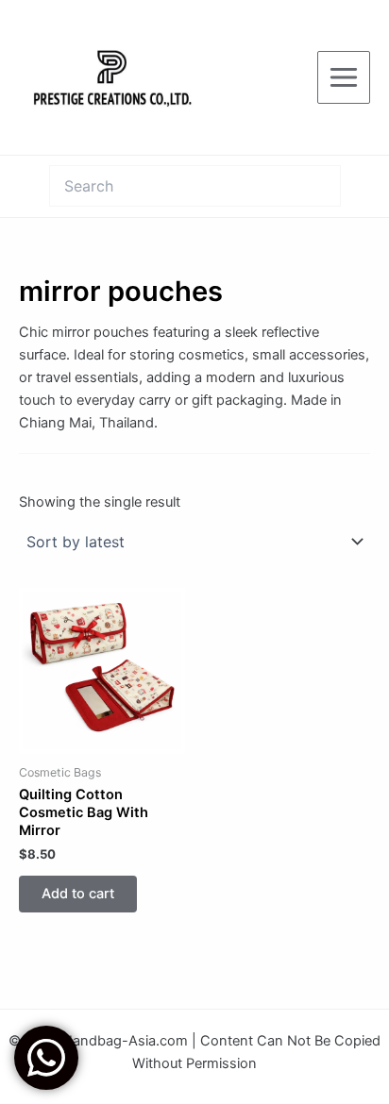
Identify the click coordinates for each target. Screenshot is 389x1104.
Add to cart (78, 893)
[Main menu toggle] (343, 77)
